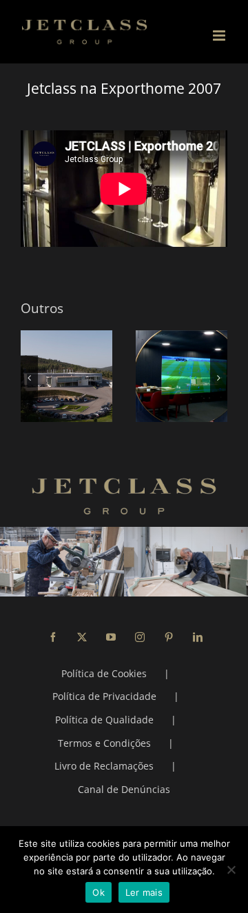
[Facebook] (53, 637)
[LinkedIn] (198, 637)
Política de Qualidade (104, 719)
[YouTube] (111, 637)
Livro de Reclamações (104, 765)
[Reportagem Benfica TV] (139, 376)
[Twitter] (82, 637)
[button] (29, 377)
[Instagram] (140, 637)
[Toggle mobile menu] (220, 35)
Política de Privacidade (104, 696)
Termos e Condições (104, 743)
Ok (98, 892)
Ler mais (144, 892)
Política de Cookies (104, 673)
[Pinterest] (169, 637)
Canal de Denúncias (124, 789)
